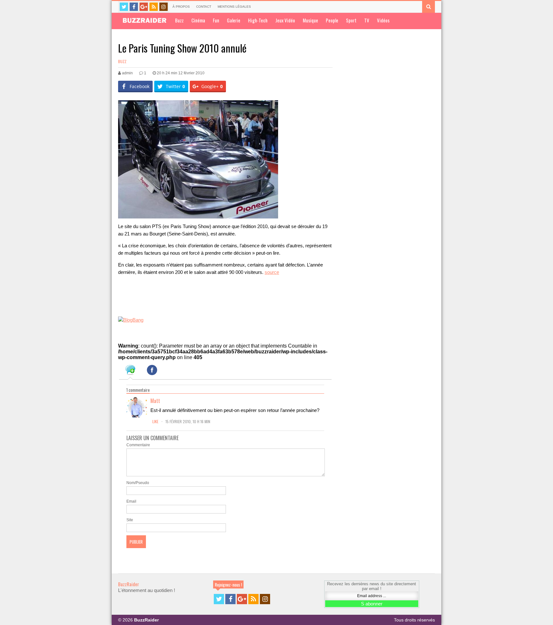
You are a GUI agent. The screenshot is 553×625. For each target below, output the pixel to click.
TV (366, 20)
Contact (203, 6)
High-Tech (258, 20)
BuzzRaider (128, 584)
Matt (155, 401)
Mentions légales (234, 6)
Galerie (233, 20)
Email (131, 501)
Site (129, 520)
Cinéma (198, 20)
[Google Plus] (144, 7)
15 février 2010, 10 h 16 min (187, 421)
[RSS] (153, 7)
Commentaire (138, 445)
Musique (310, 20)
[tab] (130, 371)
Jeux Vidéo (285, 20)
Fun (216, 20)
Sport (351, 20)
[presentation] (130, 371)
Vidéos (383, 20)
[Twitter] (124, 7)
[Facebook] (134, 7)
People (332, 20)
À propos (181, 6)
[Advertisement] (193, 297)
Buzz (179, 20)
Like (155, 421)
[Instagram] (163, 7)
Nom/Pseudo (137, 483)
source (272, 272)
